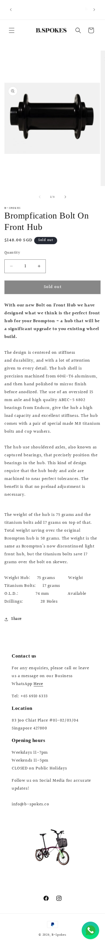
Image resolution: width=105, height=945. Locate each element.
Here (38, 684)
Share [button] (16, 619)
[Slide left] (39, 196)
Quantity (12, 253)
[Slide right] (65, 196)
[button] (11, 30)
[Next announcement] (94, 9)
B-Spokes (59, 934)
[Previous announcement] (10, 9)
